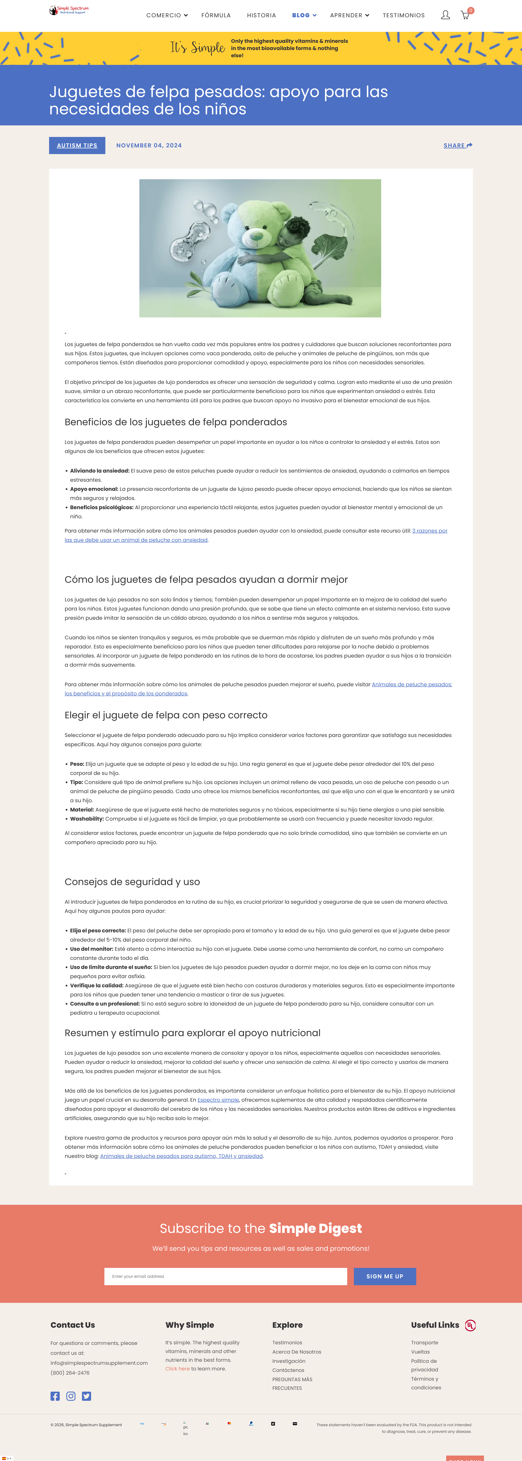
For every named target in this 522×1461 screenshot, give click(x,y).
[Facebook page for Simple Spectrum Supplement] (58, 1398)
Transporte (424, 1342)
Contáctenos (288, 1370)
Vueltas (420, 1351)
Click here (177, 1368)
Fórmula (216, 15)
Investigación (288, 1361)
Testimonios (404, 15)
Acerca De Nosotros (296, 1351)
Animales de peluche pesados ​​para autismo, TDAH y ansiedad (181, 1156)
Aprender (346, 15)
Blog (301, 15)
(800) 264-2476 (70, 1372)
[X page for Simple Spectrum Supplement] (89, 1398)
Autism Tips (77, 145)
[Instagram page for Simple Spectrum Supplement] (73, 1398)
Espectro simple (218, 1099)
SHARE (455, 145)
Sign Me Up (385, 1276)
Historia (261, 15)
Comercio (163, 15)
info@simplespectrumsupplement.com (99, 1363)
